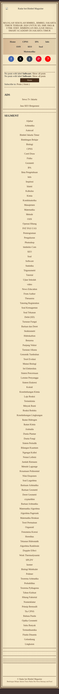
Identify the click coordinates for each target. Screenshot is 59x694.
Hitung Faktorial (29, 597)
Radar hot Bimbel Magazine (30, 679)
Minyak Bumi (29, 406)
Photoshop (29, 242)
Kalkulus (29, 191)
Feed (50, 681)
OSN (18, 46)
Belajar (17, 681)
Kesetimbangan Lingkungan (29, 415)
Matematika (29, 51)
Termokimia (29, 401)
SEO (30, 46)
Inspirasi (29, 181)
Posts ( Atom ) (23, 84)
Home (13, 41)
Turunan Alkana (29, 350)
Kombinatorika (29, 200)
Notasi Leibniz (29, 457)
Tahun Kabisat (29, 592)
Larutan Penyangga (29, 378)
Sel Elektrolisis (29, 368)
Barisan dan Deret (29, 326)
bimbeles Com (29, 247)
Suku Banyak (29, 625)
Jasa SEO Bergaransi (29, 106)
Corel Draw (29, 153)
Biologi (29, 144)
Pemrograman (29, 233)
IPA (37, 41)
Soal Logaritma (30, 480)
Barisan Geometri (30, 490)
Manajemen (29, 205)
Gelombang (29, 639)
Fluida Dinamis (30, 634)
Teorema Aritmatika (30, 578)
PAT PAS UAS (29, 228)
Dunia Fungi (29, 438)
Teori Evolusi (29, 359)
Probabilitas (29, 583)
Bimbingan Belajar (29, 139)
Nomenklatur (30, 602)
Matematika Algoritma (29, 508)
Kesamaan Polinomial (29, 471)
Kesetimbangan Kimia (29, 392)
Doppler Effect (29, 550)
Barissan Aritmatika (29, 485)
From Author (29, 294)
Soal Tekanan (29, 312)
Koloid (29, 387)
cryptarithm (29, 499)
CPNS (25, 41)
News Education (29, 289)
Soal (41, 46)
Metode (29, 214)
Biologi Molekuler (29, 569)
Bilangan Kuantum (29, 448)
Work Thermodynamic (29, 555)
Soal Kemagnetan (29, 308)
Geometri (29, 163)
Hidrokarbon (29, 336)
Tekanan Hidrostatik (29, 541)
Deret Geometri (29, 494)
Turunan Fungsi (29, 321)
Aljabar (29, 121)
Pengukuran (29, 237)
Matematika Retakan (29, 518)
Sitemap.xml (44, 681)
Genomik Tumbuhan (29, 354)
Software (29, 261)
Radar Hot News (34, 681)
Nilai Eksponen (29, 476)
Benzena (30, 340)
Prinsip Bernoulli (29, 606)
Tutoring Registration (29, 303)
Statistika (29, 266)
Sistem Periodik (29, 443)
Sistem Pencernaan (29, 373)
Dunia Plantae (29, 434)
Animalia (29, 429)
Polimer (29, 574)
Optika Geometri (29, 620)
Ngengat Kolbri (29, 452)
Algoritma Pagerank (29, 513)
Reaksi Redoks (29, 410)
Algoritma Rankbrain (29, 546)
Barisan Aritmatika (29, 504)
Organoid (29, 527)
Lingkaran (29, 644)
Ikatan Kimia (29, 424)
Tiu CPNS (29, 611)
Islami (29, 186)
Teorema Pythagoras (29, 588)
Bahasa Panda (29, 616)
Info (47, 41)
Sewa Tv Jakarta (29, 99)
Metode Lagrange (29, 466)
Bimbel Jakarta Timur (29, 135)
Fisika (29, 158)
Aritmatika (29, 125)
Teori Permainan (29, 522)
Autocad (29, 130)
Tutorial (29, 275)
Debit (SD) (29, 317)
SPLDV (29, 560)
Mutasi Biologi (29, 364)
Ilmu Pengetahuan (29, 172)
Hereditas (29, 536)
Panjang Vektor (30, 345)
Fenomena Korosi (29, 532)
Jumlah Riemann (29, 462)
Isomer (29, 564)
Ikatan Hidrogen (29, 420)
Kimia (29, 196)
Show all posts (39, 73)
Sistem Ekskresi (29, 382)
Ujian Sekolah (29, 280)
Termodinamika (29, 630)
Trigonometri (29, 270)
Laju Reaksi (29, 396)
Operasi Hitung (30, 223)
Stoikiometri (29, 331)
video (29, 284)
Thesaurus (29, 298)
